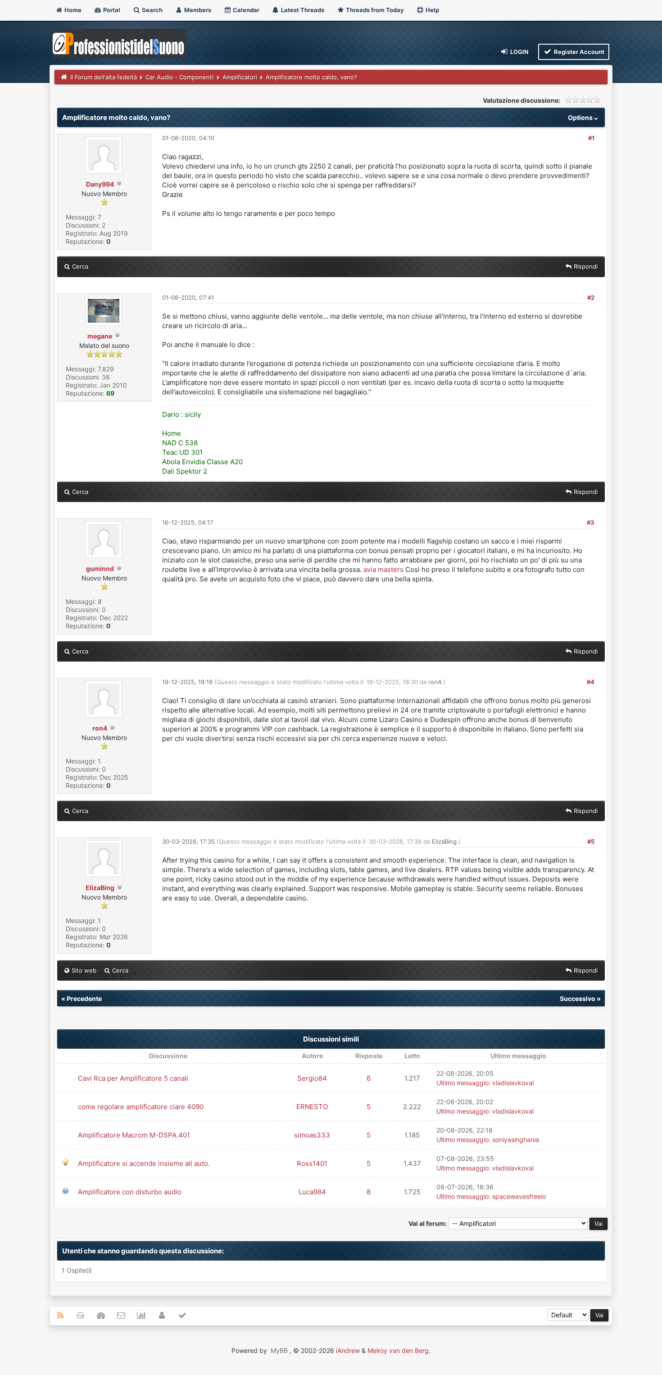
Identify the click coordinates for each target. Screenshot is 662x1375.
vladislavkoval (513, 1083)
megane (99, 336)
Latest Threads (302, 10)
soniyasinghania (515, 1139)
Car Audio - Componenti (179, 77)
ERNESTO (312, 1106)
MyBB (279, 1350)
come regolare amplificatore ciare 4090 (141, 1106)
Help (431, 10)
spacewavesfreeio (519, 1196)
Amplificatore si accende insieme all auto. (144, 1163)
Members (197, 10)
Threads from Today (374, 10)
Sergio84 (312, 1078)
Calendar (245, 10)
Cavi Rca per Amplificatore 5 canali (133, 1078)
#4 (590, 681)
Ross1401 (312, 1163)
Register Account (578, 51)
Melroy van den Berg (398, 1350)
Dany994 (100, 184)
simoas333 (312, 1135)
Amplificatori (239, 77)
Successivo (577, 998)
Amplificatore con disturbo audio (129, 1192)
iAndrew (348, 1350)
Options (581, 117)
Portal (111, 10)
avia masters (383, 569)
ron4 (99, 728)
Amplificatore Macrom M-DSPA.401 (134, 1135)
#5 (590, 841)
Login (519, 51)
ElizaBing (100, 887)
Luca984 (312, 1192)
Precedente (84, 998)
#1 (591, 138)
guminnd (100, 568)
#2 (590, 297)
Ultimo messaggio (462, 1083)
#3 (590, 522)
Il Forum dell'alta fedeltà (103, 77)
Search (152, 10)
